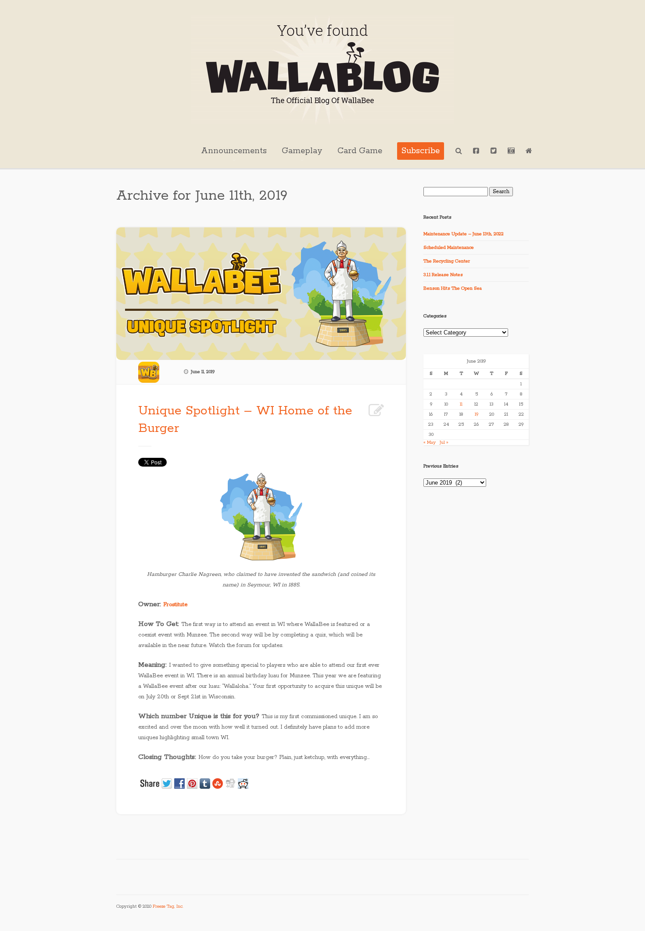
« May (429, 442)
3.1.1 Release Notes (443, 275)
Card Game (359, 151)
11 (461, 404)
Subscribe (420, 151)
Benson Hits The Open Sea (452, 288)
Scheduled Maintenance (448, 247)
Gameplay (302, 151)
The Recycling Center (446, 261)
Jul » (444, 442)
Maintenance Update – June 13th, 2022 (463, 234)
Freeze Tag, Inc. (168, 906)
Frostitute (175, 604)
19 (476, 414)
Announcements (234, 151)
